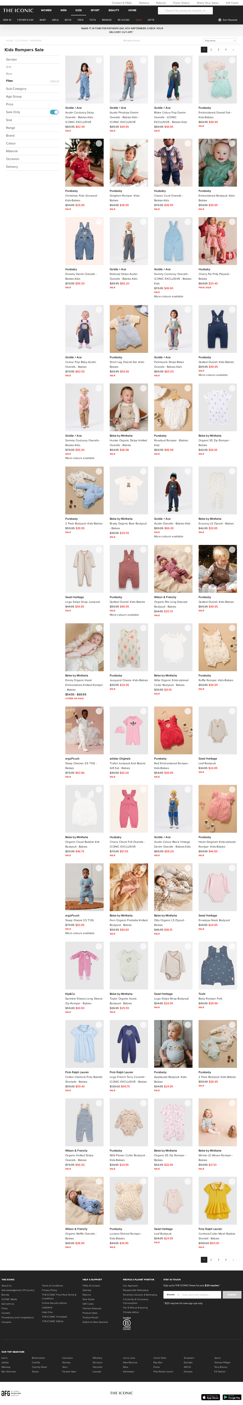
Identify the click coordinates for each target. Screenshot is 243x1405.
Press (5, 1308)
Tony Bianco (220, 1367)
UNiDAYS (47, 1307)
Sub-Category (16, 89)
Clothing (21, 40)
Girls (8, 66)
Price (9, 104)
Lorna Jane (129, 1358)
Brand (10, 136)
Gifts (151, 20)
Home (132, 10)
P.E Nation (219, 1371)
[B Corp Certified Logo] (141, 1324)
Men (63, 10)
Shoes (35, 1371)
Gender (11, 59)
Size (9, 120)
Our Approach (130, 1285)
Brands (5, 1294)
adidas (5, 1362)
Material (12, 151)
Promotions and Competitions (18, 1317)
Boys (9, 73)
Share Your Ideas (207, 2)
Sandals (188, 1362)
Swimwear (128, 1371)
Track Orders (181, 2)
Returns (160, 2)
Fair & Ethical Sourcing (135, 1307)
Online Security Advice (54, 1303)
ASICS (187, 1367)
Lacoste (97, 1371)
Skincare (97, 1362)
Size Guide (88, 1299)
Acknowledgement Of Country (18, 1290)
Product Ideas (90, 1313)
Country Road (39, 1367)
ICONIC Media (9, 1299)
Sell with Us (8, 1304)
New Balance (130, 1362)
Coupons (6, 1322)
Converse (67, 1358)
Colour (11, 143)
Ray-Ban (158, 1362)
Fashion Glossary (92, 1308)
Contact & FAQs (121, 2)
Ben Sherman (9, 1371)
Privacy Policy (49, 1290)
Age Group (14, 96)
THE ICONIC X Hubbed (54, 1316)
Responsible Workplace (136, 1290)
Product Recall (90, 1317)
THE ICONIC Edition (53, 1321)
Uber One (47, 1312)
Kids (79, 10)
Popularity (210, 40)
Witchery (97, 1358)
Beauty (114, 10)
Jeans (217, 1358)
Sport (95, 10)
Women (46, 10)
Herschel (97, 1367)
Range (10, 128)
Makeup (6, 1367)
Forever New (69, 1371)
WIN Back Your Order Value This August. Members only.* (121, 30)
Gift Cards (232, 2)
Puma (156, 1367)
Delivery (143, 2)
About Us (7, 1285)
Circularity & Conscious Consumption (135, 1301)
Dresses (188, 1371)
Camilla (36, 1362)
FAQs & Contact (91, 1285)
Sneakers (189, 1358)
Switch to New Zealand (95, 1322)
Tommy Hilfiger (222, 1362)
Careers (6, 1313)
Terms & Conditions (52, 1285)
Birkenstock (38, 1358)
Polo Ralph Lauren (163, 1371)
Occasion (12, 159)
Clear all (54, 81)
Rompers (36, 40)
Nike (125, 1367)
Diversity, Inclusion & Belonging (140, 1294)
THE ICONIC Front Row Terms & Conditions (59, 1296)
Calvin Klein (159, 1358)
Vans (65, 1367)
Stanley (66, 1362)
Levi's (5, 1358)
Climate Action (131, 1312)
